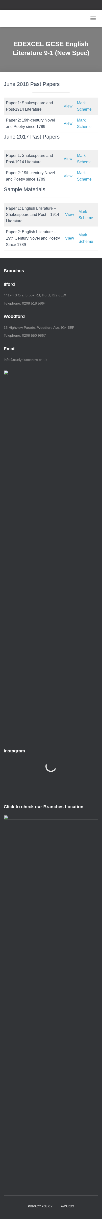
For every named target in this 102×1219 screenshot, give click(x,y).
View (68, 106)
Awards (67, 1206)
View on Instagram (53, 782)
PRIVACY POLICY (40, 1206)
